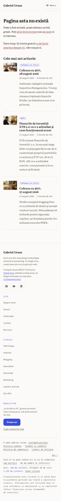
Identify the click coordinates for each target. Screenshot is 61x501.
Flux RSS (7, 393)
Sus (55, 455)
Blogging (7, 359)
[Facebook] (6, 286)
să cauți (47, 31)
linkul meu (8, 272)
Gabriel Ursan (12, 5)
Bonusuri (7, 329)
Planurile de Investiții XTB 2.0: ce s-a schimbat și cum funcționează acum (36, 126)
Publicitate (8, 316)
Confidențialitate (38, 443)
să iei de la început (27, 31)
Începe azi (12, 422)
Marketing (8, 380)
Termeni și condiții (36, 446)
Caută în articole (11, 386)
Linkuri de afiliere (42, 449)
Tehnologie (8, 346)
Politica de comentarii (15, 449)
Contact (7, 323)
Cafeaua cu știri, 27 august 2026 (30, 190)
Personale (8, 373)
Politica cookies (12, 446)
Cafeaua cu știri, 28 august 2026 (30, 72)
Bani (23, 118)
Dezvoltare (8, 366)
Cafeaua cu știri (30, 65)
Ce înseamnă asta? (12, 279)
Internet (7, 352)
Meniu (53, 5)
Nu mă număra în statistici (35, 463)
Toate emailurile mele (13, 429)
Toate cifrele (32, 471)
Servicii (6, 309)
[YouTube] (14, 286)
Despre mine (9, 302)
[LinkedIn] (21, 286)
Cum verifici (10, 463)
